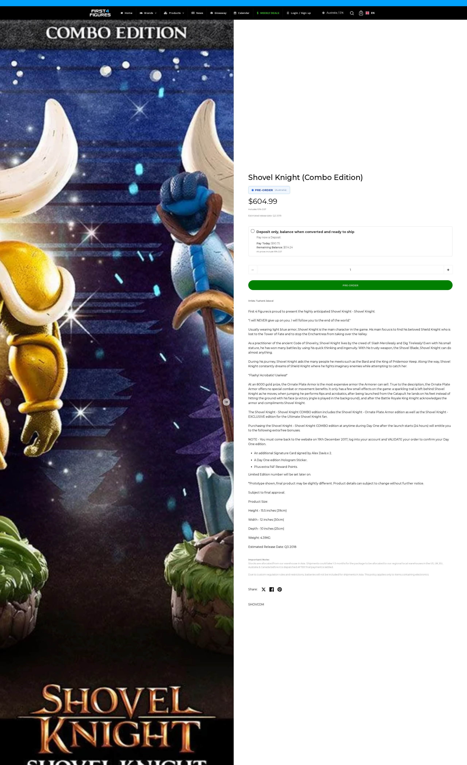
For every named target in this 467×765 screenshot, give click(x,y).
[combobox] (370, 13)
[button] (7, 402)
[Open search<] (352, 13)
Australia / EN (335, 12)
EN (373, 13)
